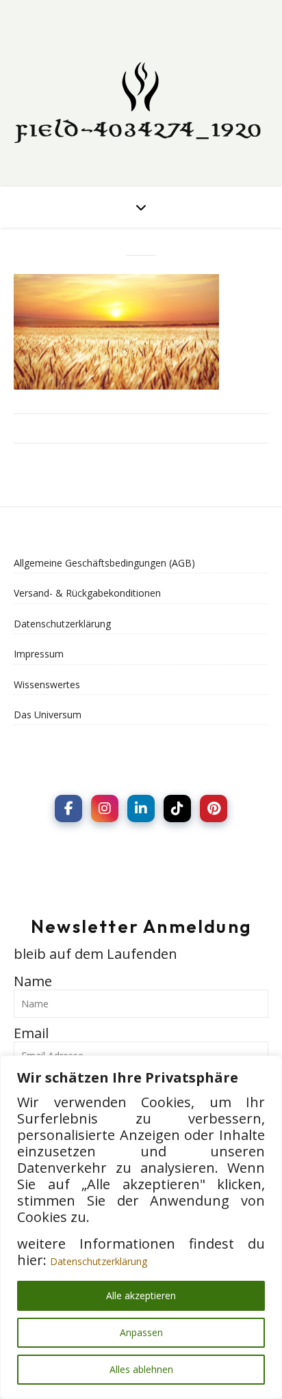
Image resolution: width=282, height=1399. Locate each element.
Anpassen (141, 1332)
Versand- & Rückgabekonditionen (87, 592)
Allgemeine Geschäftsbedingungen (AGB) (104, 562)
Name (33, 981)
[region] (141, 1227)
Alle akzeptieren (141, 1295)
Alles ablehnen (141, 1369)
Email (31, 1033)
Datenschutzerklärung (98, 1261)
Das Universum (47, 714)
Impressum (39, 653)
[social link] (68, 808)
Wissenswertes (47, 684)
